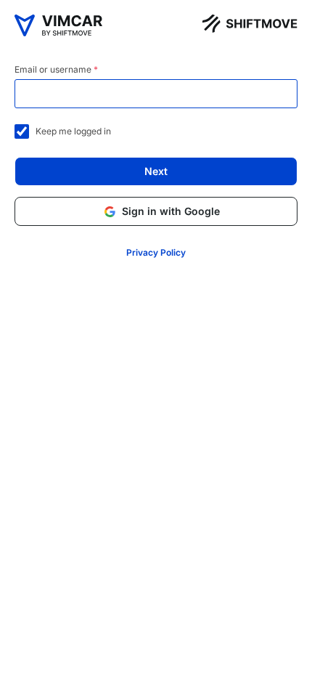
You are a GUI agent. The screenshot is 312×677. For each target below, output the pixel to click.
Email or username (56, 69)
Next (156, 171)
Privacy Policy (156, 252)
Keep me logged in (70, 131)
